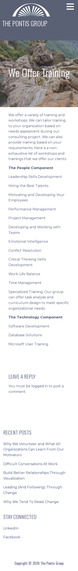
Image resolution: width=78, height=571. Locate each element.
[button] (71, 6)
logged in (39, 386)
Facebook (11, 537)
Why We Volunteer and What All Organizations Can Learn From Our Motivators (33, 449)
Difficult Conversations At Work (30, 464)
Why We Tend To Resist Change (31, 502)
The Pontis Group (24, 23)
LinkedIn (10, 528)
